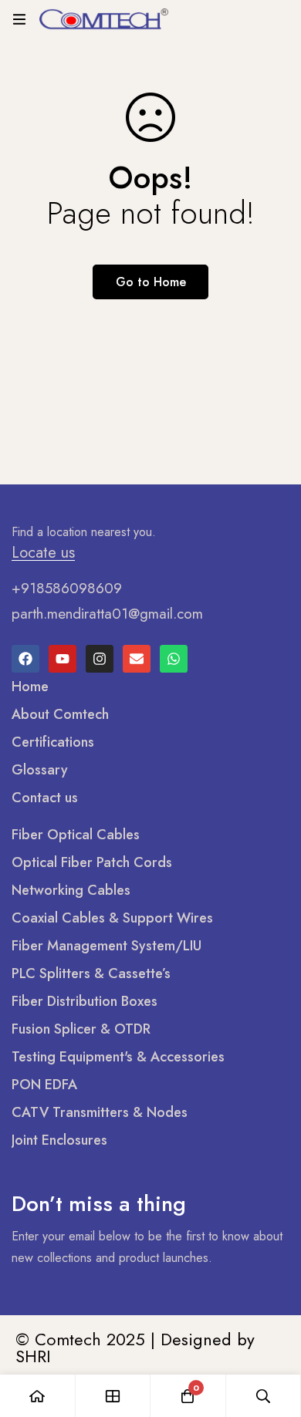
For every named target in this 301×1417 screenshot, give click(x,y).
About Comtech (60, 714)
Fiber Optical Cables (76, 835)
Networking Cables (71, 890)
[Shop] (113, 1396)
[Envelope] (136, 659)
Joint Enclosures (59, 1140)
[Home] (38, 1396)
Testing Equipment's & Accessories (118, 1057)
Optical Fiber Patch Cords (92, 862)
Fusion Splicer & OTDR (81, 1029)
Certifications (53, 742)
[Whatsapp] (174, 659)
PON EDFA (44, 1085)
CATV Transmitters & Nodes (100, 1112)
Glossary (40, 770)
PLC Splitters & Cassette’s (91, 973)
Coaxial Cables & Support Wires (112, 918)
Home (30, 686)
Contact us (45, 798)
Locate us (43, 553)
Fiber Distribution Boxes (84, 1001)
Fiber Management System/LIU (106, 946)
